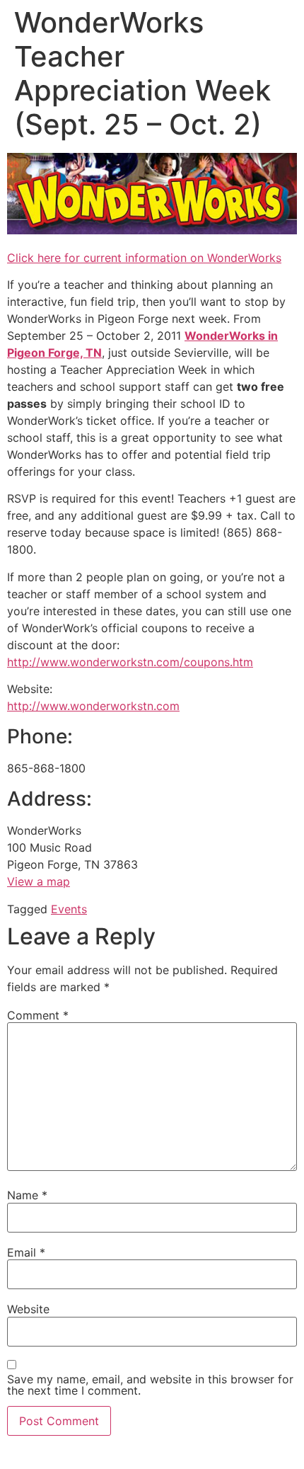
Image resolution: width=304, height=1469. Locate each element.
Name (27, 1195)
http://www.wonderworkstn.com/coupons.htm (130, 662)
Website (28, 1309)
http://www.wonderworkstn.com (93, 706)
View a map (38, 881)
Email (26, 1252)
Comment (38, 1015)
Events (69, 909)
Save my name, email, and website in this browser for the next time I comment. (150, 1384)
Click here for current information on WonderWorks (144, 258)
